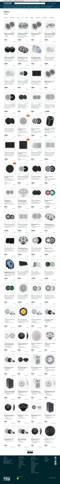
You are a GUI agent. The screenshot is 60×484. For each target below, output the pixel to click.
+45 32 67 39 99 (8, 461)
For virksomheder (21, 462)
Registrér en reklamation (22, 464)
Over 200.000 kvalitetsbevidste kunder (18, 0)
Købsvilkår (20, 465)
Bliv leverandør (33, 469)
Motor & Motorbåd (6, 9)
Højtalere (29, 9)
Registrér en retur (21, 463)
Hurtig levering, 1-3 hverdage (8, 0)
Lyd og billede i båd (22, 9)
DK (53, 477)
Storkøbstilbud (46, 461)
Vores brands (33, 461)
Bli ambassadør (33, 471)
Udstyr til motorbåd (14, 9)
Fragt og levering (21, 461)
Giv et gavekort (33, 462)
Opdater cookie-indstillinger (34, 472)
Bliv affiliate (32, 470)
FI (55, 477)
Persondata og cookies (34, 464)
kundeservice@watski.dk (8, 460)
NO (51, 477)
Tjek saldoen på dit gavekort (34, 463)
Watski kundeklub (33, 465)
